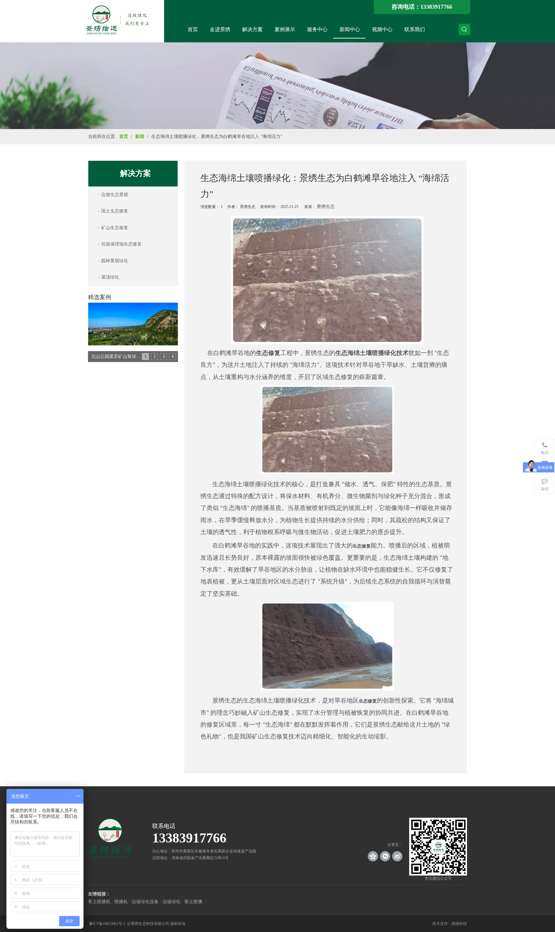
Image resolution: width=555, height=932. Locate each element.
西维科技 (459, 923)
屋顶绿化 (110, 277)
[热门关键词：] (464, 29)
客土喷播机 (99, 901)
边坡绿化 (172, 901)
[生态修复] (327, 472)
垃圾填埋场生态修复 (121, 244)
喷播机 (121, 901)
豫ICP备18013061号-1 (107, 923)
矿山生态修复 (114, 227)
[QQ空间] (373, 856)
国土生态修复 (114, 211)
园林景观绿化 (114, 260)
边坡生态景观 (114, 194)
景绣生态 (326, 206)
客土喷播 (193, 901)
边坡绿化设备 (145, 901)
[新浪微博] (397, 856)
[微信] (385, 856)
